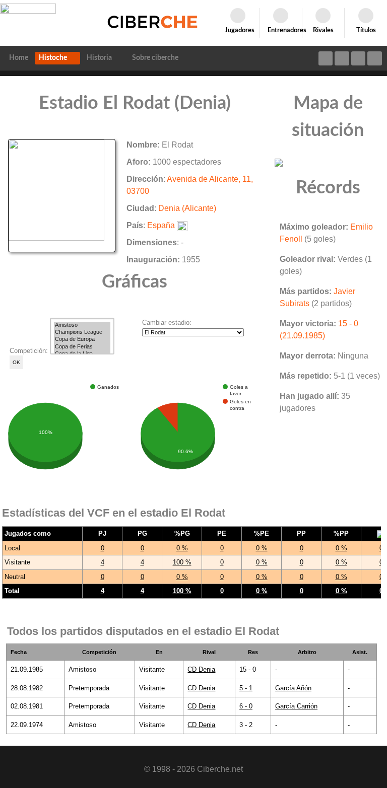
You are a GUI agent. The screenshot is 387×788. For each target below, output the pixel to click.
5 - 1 (245, 688)
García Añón (293, 688)
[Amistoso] (82, 325)
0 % (182, 548)
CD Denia (201, 669)
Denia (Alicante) (187, 208)
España (161, 225)
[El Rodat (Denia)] (61, 195)
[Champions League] (82, 332)
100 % (182, 562)
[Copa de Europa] (82, 339)
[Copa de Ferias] (82, 346)
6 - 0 (245, 706)
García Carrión (296, 706)
